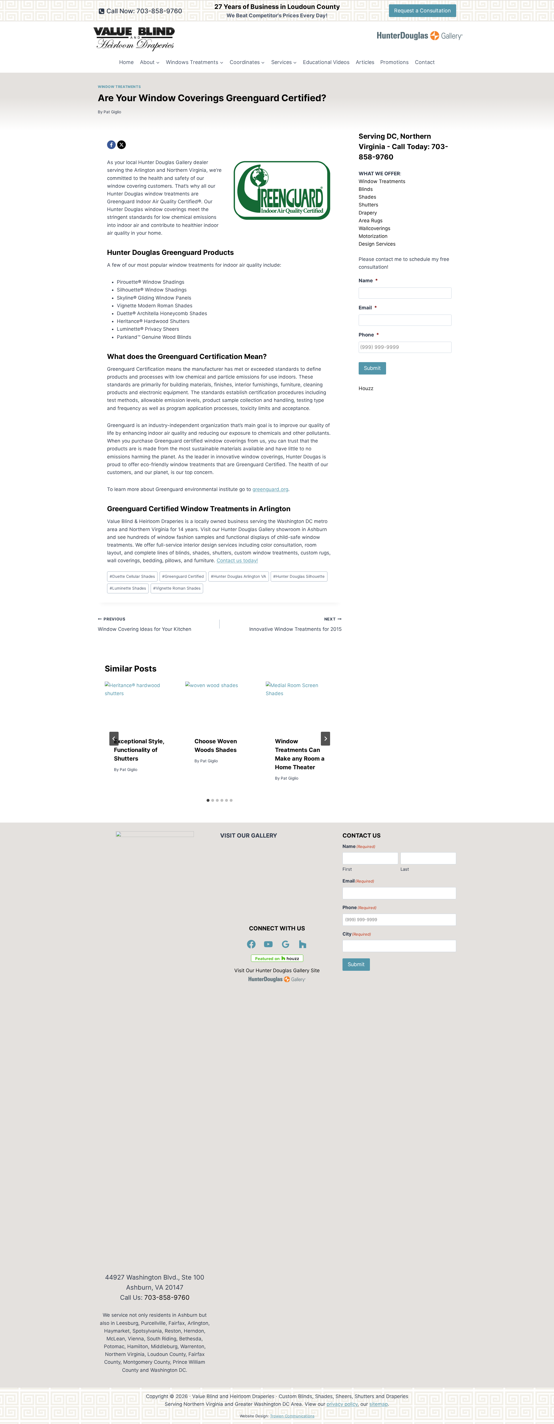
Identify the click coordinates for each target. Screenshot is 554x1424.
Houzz (366, 388)
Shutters (368, 205)
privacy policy (342, 1404)
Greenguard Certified (183, 576)
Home (126, 62)
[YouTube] (268, 944)
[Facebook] (111, 144)
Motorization (373, 236)
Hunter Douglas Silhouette (299, 576)
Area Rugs (371, 220)
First (347, 869)
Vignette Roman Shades (177, 588)
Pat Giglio (112, 112)
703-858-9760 (167, 1297)
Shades (367, 197)
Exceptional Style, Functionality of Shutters (139, 750)
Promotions (394, 62)
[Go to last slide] (114, 739)
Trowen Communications (292, 1416)
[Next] (325, 739)
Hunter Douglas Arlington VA (238, 576)
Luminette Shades (128, 588)
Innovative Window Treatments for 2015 (295, 624)
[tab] (208, 800)
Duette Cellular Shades (132, 576)
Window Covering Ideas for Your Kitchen (144, 624)
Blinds (366, 189)
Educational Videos (326, 62)
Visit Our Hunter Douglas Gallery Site (277, 970)
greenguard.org (270, 489)
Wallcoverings (374, 228)
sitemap (378, 1404)
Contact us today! (237, 560)
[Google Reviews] (285, 944)
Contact (425, 62)
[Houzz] (303, 944)
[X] (121, 144)
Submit (372, 368)
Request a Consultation (422, 10)
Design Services (377, 244)
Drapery (368, 213)
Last (404, 869)
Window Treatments (119, 86)
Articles (365, 62)
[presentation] (139, 704)
